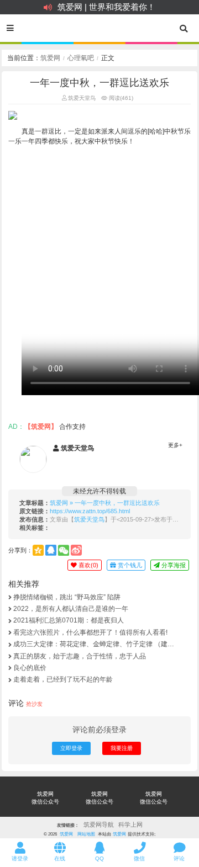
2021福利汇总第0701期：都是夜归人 (68, 620)
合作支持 (72, 426)
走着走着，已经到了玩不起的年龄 (63, 679)
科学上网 (130, 824)
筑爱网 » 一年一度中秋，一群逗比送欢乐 (105, 502)
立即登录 (71, 748)
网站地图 (86, 834)
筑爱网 (50, 58)
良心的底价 (29, 668)
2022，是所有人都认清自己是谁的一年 (70, 609)
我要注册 (122, 748)
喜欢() (87, 565)
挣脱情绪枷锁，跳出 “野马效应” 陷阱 (67, 597)
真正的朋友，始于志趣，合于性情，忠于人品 (79, 656)
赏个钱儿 (129, 565)
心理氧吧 (80, 58)
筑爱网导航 (98, 824)
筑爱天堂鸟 (81, 98)
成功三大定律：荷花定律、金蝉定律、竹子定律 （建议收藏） (93, 644)
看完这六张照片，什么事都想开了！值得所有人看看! (90, 632)
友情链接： (68, 825)
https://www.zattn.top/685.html (90, 511)
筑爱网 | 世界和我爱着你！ (106, 7)
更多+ (175, 445)
